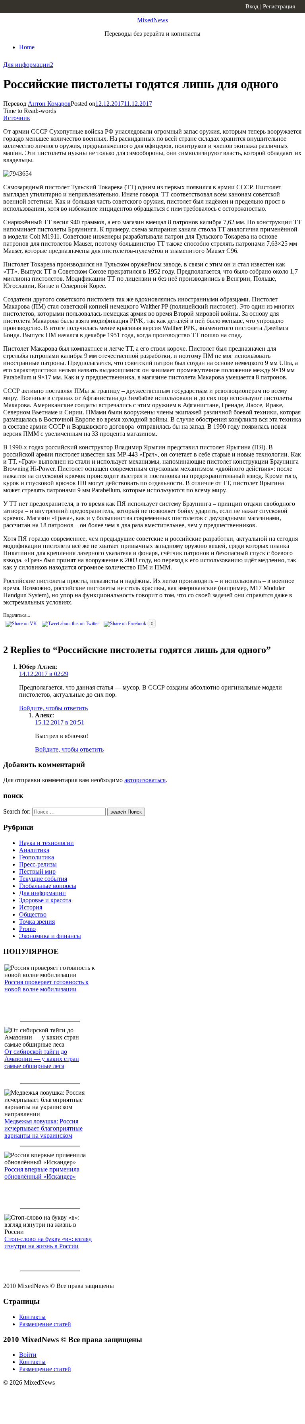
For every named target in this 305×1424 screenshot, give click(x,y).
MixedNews (152, 20)
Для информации (26, 64)
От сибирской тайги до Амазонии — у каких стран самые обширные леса (41, 1058)
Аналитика (34, 850)
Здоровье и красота (45, 900)
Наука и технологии (46, 842)
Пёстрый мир (37, 871)
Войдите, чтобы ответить (53, 708)
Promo (27, 928)
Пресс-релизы (38, 864)
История (30, 907)
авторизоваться (145, 780)
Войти (28, 1354)
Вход (252, 6)
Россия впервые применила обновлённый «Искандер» (41, 1173)
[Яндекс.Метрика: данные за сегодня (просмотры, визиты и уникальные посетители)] (65, 1396)
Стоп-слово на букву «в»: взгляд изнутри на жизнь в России (48, 1242)
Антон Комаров (49, 103)
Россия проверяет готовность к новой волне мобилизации (46, 986)
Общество (32, 914)
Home (27, 47)
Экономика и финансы (50, 935)
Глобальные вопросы (47, 885)
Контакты (32, 1316)
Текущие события (43, 878)
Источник (16, 118)
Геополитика (36, 857)
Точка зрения (37, 921)
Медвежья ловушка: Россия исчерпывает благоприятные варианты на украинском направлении (43, 1132)
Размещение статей (45, 1324)
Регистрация (279, 6)
